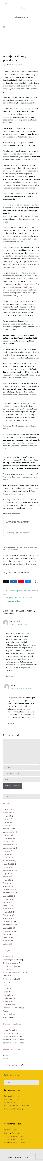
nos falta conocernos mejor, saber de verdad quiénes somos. (19, 394)
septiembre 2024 (9, 832)
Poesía (5, 991)
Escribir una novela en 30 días (14, 972)
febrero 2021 (7, 883)
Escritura (6, 975)
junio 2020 (7, 905)
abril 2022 (6, 851)
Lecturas (6, 985)
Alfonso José (14, 621)
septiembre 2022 (9, 848)
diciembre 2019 (8, 921)
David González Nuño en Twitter (19, 493)
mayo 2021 (7, 873)
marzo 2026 (7, 809)
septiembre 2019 (9, 931)
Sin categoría (7, 1014)
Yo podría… (13, 1030)
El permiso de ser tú (11, 1099)
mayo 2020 (7, 908)
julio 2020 (6, 902)
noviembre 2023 (9, 838)
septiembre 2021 (9, 870)
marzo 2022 (7, 854)
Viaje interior (7, 1017)
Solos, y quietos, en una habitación (16, 1105)
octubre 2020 (8, 896)
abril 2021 (6, 876)
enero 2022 (7, 857)
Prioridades (10, 590)
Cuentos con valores (10, 966)
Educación (7, 969)
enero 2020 (7, 918)
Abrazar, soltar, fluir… (13, 601)
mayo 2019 (7, 940)
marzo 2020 (7, 912)
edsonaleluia (16, 572)
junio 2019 (7, 937)
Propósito (18, 590)
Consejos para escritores (12, 959)
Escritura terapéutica (10, 979)
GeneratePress (33, 1157)
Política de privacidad (11, 1075)
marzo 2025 (7, 822)
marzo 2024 (7, 835)
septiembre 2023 (9, 844)
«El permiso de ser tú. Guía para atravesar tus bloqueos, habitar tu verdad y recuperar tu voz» (21, 264)
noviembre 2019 (9, 924)
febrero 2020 (8, 915)
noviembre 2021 (8, 864)
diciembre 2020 (8, 889)
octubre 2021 (8, 867)
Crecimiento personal (10, 963)
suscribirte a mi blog (32, 258)
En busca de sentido (16, 1036)
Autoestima (7, 956)
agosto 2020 (8, 899)
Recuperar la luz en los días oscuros (19, 597)
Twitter (5, 1058)
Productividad (8, 998)
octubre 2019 (8, 928)
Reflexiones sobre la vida (12, 1007)
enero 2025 (7, 825)
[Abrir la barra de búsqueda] (40, 3)
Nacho (5, 1033)
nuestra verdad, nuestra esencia (18, 182)
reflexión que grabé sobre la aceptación (20, 548)
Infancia (6, 982)
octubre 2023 (8, 841)
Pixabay (27, 572)
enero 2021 (7, 886)
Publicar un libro (9, 1004)
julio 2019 (6, 934)
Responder (10, 676)
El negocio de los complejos (14, 1108)
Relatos (6, 1011)
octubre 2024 (8, 828)
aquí (4, 505)
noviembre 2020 (9, 892)
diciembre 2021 (8, 860)
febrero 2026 (8, 812)
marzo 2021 (7, 880)
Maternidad (7, 988)
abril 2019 (6, 944)
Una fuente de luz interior (17, 522)
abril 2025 (6, 819)
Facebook (6, 1055)
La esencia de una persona (18, 533)
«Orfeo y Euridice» (26, 488)
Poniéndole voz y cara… (12, 1096)
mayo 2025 (7, 816)
